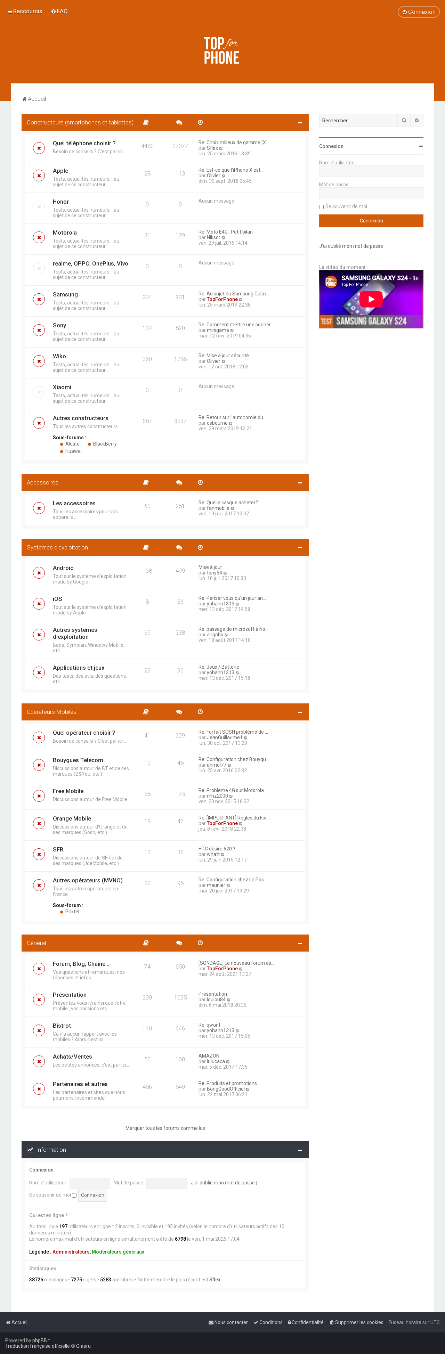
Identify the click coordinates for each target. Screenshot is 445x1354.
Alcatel (72, 444)
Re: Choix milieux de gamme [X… (234, 142)
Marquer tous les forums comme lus (165, 1128)
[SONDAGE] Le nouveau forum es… (236, 963)
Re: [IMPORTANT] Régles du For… (234, 818)
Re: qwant (209, 1025)
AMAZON (209, 1056)
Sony (59, 325)
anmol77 (216, 765)
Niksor (213, 237)
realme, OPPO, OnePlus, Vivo (90, 263)
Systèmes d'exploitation (57, 547)
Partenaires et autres (80, 1083)
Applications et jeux (78, 667)
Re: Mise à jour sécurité (224, 355)
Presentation (213, 994)
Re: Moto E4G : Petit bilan (226, 232)
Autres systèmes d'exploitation (75, 633)
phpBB (39, 1340)
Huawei (73, 451)
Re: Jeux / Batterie (219, 667)
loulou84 (216, 999)
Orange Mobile (72, 818)
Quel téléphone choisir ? (84, 143)
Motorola (65, 232)
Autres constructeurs (80, 418)
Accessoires (42, 482)
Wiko (59, 356)
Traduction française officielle (37, 1346)
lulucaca (216, 1061)
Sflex (212, 148)
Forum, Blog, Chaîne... (81, 963)
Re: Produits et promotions (228, 1083)
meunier (216, 885)
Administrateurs (71, 1252)
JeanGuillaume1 (225, 737)
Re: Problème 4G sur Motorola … (233, 790)
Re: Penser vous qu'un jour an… (232, 598)
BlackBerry (104, 444)
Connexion (41, 1170)
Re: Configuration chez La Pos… (233, 879)
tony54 (214, 573)
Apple (60, 170)
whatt (213, 854)
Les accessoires (74, 503)
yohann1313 (220, 603)
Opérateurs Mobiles (51, 711)
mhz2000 (217, 796)
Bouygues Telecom (78, 760)
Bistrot (62, 1025)
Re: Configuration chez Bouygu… (234, 759)
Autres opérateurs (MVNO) (88, 880)
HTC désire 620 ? (217, 848)
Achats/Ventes (72, 1056)
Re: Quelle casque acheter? (228, 502)
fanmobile (218, 508)
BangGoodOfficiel (226, 1089)
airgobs (215, 634)
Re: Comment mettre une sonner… (236, 324)
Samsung (65, 294)
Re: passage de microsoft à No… (233, 629)
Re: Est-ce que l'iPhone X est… (231, 170)
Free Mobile (68, 791)
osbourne (217, 423)
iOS (57, 598)
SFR (58, 849)
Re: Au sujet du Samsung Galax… (234, 293)
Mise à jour (210, 567)
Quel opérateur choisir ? (84, 732)
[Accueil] (222, 50)
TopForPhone (222, 299)
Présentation (70, 994)
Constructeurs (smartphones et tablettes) (80, 122)
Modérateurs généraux (118, 1252)
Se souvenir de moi (50, 1195)
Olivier (213, 175)
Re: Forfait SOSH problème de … (233, 732)
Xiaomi (62, 387)
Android (63, 567)
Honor (61, 201)
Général (36, 942)
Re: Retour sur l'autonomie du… (232, 417)
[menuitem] (59, 11)
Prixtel (71, 911)
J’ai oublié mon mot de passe (223, 1182)
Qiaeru (83, 1346)
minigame (218, 330)
